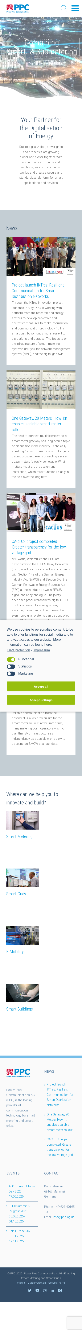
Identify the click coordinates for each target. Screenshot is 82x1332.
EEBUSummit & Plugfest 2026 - (19, 1214)
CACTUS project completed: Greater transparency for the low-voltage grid (39, 547)
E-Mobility (15, 951)
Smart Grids (16, 893)
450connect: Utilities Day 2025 (22, 1191)
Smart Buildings (19, 1009)
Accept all (41, 686)
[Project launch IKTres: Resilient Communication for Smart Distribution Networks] (41, 256)
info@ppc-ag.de (63, 1217)
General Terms (57, 1282)
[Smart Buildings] (22, 993)
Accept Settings (41, 700)
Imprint (20, 1282)
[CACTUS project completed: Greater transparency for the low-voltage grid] (41, 512)
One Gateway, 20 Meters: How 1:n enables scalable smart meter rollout (39, 424)
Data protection (18, 650)
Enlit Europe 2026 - (20, 1236)
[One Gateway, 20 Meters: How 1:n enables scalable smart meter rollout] (41, 389)
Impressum (41, 650)
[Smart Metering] (22, 820)
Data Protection (37, 1282)
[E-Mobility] (22, 935)
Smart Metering (19, 836)
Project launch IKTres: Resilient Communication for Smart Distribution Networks (38, 291)
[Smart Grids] (22, 878)
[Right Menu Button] (75, 8)
